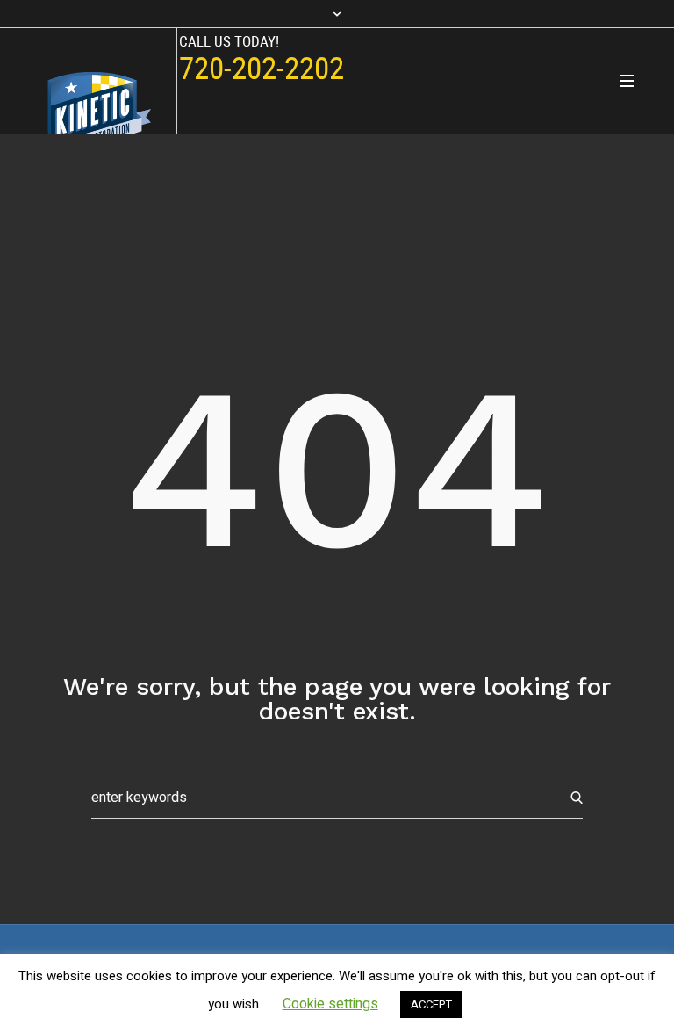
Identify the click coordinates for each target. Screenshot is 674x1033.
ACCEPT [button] (431, 1004)
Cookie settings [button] (330, 1004)
